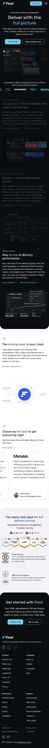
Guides (4, 707)
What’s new (6, 664)
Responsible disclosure (10, 731)
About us (29, 659)
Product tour (7, 659)
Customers (30, 669)
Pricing (4, 687)
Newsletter (6, 716)
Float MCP (6, 682)
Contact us (30, 716)
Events (4, 711)
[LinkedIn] (3, 736)
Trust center (30, 731)
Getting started (8, 698)
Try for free (36, 3)
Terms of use (6, 728)
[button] (46, 3)
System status (31, 698)
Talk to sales (33, 622)
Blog (28, 673)
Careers (29, 664)
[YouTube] (8, 736)
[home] (7, 3)
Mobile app (6, 669)
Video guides (31, 707)
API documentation (33, 711)
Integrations (6, 673)
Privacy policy (31, 728)
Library (4, 702)
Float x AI (5, 678)
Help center (30, 702)
